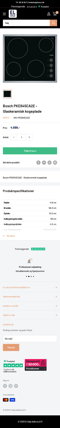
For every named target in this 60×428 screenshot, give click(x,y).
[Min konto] (48, 13)
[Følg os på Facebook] (5, 386)
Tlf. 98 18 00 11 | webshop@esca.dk (30, 2)
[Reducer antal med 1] (14, 137)
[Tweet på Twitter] (49, 162)
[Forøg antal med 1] (29, 137)
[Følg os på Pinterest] (16, 386)
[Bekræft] (53, 23)
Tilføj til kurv (30, 150)
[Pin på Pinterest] (44, 162)
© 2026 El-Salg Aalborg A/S (30, 421)
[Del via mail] (55, 162)
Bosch (6, 118)
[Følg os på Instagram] (10, 386)
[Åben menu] (4, 14)
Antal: (6, 137)
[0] (55, 14)
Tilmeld (11, 347)
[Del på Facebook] (38, 162)
